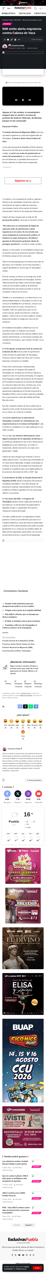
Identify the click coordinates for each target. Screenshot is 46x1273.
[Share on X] (25, 706)
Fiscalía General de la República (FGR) (17, 641)
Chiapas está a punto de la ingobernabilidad (23, 610)
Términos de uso (25, 693)
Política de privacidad (26, 695)
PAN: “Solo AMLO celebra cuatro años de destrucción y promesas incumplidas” (16, 1210)
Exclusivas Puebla (18, 45)
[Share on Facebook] (20, 706)
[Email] (8, 40)
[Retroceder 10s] (16, 100)
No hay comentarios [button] (35, 780)
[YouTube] (19, 1255)
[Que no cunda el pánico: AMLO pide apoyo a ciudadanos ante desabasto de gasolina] (38, 1178)
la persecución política (11, 651)
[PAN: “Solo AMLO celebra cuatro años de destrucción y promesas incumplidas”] (38, 1209)
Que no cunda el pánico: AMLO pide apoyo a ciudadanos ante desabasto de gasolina (15, 1178)
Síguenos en (22, 180)
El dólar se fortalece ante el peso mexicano (22, 621)
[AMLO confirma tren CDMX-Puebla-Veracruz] (38, 1195)
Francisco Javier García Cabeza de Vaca (18, 644)
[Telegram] (30, 1255)
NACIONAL (7, 24)
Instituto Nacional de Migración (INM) (17, 647)
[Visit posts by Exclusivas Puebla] (4, 46)
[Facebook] (7, 797)
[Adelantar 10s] (29, 100)
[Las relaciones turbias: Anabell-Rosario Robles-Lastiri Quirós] (38, 1163)
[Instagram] (28, 797)
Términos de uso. (21, 1269)
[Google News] (23, 1255)
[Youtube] (39, 797)
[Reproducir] (23, 100)
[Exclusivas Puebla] (23, 8)
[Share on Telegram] (36, 706)
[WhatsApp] (33, 1255)
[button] (37, 1268)
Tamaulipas (26, 651)
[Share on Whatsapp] (30, 706)
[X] (18, 797)
